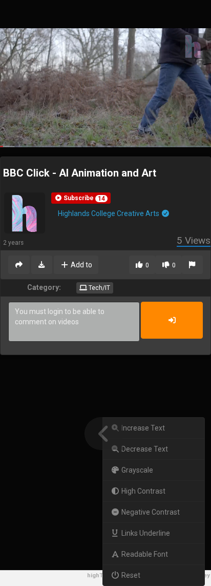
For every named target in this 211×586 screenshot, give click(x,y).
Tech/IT (98, 287)
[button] (81, 198)
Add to (80, 265)
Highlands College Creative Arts (109, 213)
